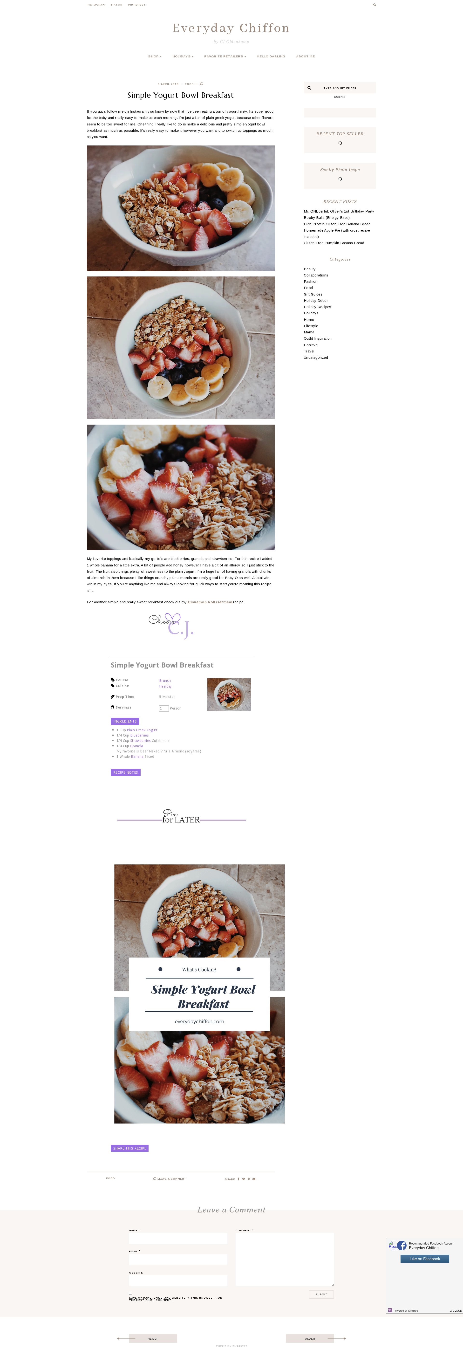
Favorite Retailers (223, 56)
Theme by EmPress (231, 1346)
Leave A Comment (171, 1179)
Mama (309, 332)
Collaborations (316, 275)
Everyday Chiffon (231, 28)
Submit (340, 97)
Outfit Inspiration (318, 338)
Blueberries (139, 735)
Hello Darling (271, 56)
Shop (153, 56)
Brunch (165, 680)
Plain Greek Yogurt (142, 730)
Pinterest (137, 5)
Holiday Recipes (317, 307)
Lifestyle (311, 326)
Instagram (96, 5)
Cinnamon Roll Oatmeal (210, 602)
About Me (305, 56)
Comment (245, 1230)
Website (136, 1273)
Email (134, 1251)
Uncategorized (316, 357)
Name (134, 1230)
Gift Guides (313, 294)
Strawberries (140, 740)
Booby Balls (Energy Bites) (327, 217)
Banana (137, 756)
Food (189, 84)
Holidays (181, 56)
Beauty (310, 269)
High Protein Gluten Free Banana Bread (337, 224)
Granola (136, 746)
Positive (311, 345)
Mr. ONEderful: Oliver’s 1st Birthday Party (339, 211)
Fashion (311, 281)
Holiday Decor (316, 300)
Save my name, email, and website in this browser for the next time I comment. (175, 1299)
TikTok (116, 5)
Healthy (165, 686)
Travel (309, 351)
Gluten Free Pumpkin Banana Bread (334, 243)
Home (309, 319)
